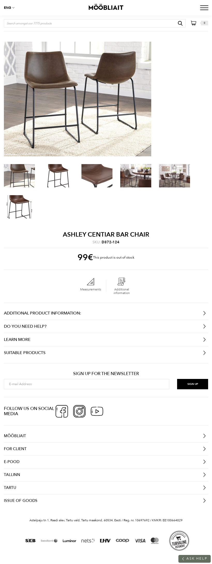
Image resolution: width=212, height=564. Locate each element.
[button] (10, 8)
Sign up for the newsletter (106, 373)
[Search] (180, 23)
